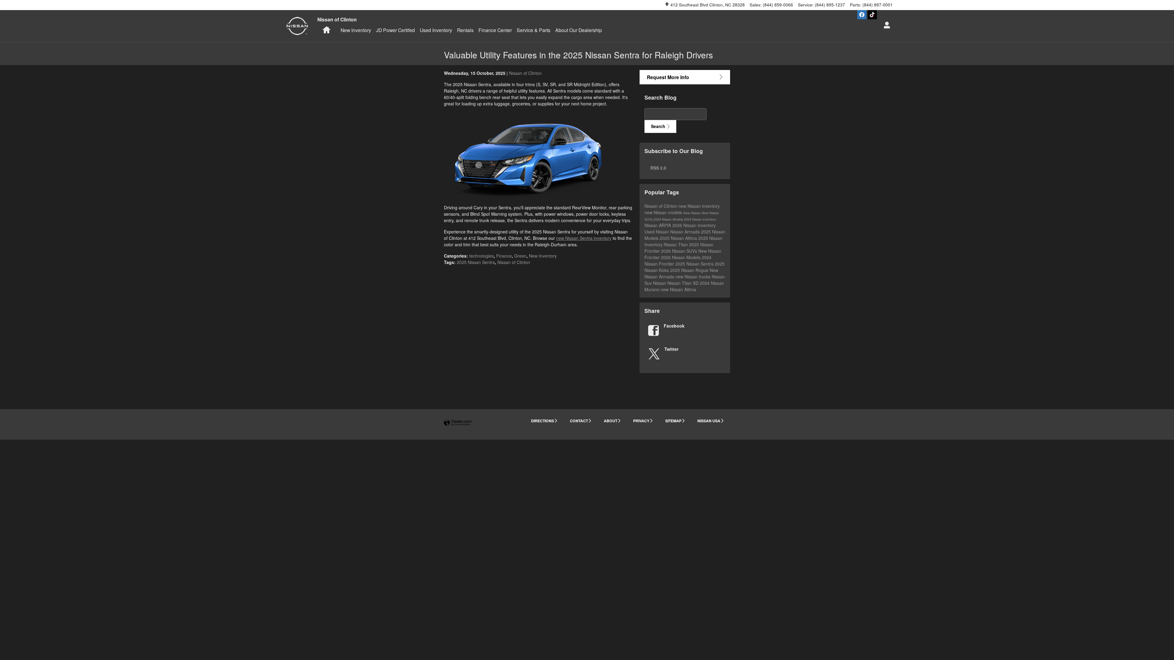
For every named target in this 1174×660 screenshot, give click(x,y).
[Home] (297, 26)
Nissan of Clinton (525, 73)
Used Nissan (657, 232)
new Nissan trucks (693, 276)
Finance (504, 256)
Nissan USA (708, 421)
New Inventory (356, 30)
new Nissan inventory (699, 206)
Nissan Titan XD (683, 283)
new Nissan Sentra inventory (583, 238)
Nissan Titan (676, 244)
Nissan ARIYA (658, 225)
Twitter (671, 349)
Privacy (641, 421)
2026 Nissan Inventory (694, 225)
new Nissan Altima (678, 289)
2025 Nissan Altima (679, 238)
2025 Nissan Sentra (476, 262)
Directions (542, 421)
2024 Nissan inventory (700, 219)
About (610, 421)
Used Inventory (436, 30)
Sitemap (673, 421)
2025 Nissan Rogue (690, 270)
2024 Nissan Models (669, 219)
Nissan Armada (685, 232)
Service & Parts (533, 30)
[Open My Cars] (885, 26)
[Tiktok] (872, 14)
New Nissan (692, 213)
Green (520, 256)
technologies (481, 256)
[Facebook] (861, 14)
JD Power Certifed (395, 30)
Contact (579, 421)
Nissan (660, 283)
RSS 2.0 (657, 168)
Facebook (674, 326)
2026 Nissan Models (681, 257)
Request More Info (668, 77)
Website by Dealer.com (457, 423)
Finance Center (495, 30)
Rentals (465, 30)
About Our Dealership (578, 30)
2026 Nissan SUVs (679, 251)
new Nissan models (663, 212)
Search (658, 126)
